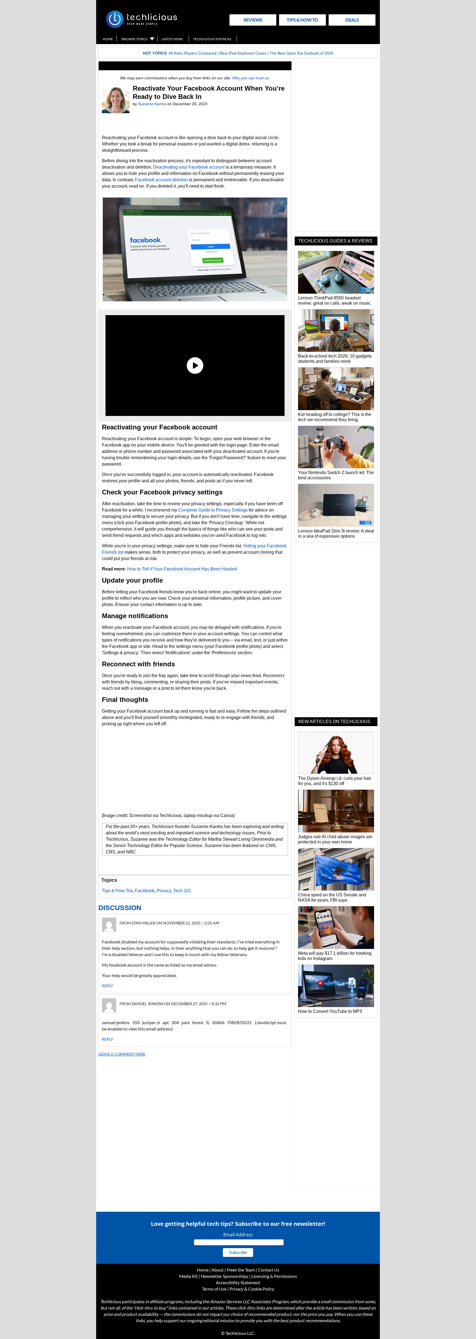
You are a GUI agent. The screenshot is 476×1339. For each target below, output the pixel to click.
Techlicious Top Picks (212, 39)
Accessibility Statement (238, 1282)
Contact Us (268, 1269)
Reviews (253, 19)
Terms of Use (214, 1288)
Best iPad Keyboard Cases (243, 53)
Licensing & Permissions (274, 1276)
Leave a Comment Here (121, 1054)
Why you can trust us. (251, 78)
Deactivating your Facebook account (189, 167)
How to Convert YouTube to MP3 (330, 1011)
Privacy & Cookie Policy (251, 1288)
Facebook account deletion (161, 179)
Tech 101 (182, 890)
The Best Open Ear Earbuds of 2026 (301, 53)
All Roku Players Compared (193, 53)
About (218, 1269)
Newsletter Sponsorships (224, 1276)
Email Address (238, 1235)
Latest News (172, 39)
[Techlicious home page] (141, 27)
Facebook (145, 890)
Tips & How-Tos (117, 890)
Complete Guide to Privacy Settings (213, 510)
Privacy (164, 890)
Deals (352, 19)
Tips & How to (302, 19)
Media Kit (188, 1276)
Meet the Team (241, 1269)
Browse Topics (134, 39)
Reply (107, 985)
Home (108, 39)
